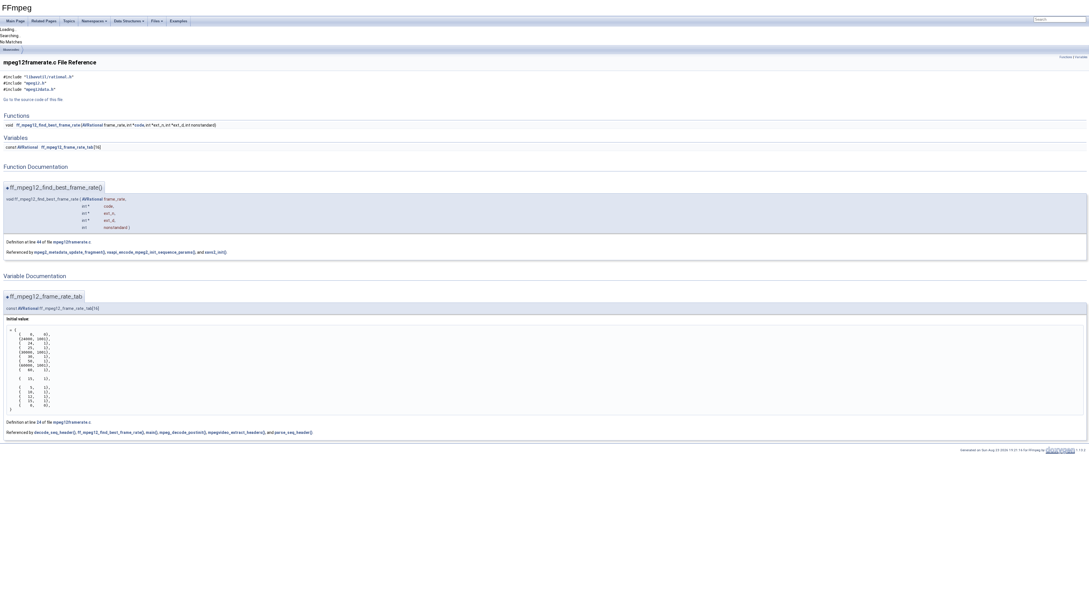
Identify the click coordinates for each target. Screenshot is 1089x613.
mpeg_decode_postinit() (182, 432)
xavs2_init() (216, 252)
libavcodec (11, 49)
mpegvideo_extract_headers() (236, 432)
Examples (178, 21)
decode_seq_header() (55, 432)
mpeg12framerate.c (72, 242)
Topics (69, 21)
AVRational (92, 125)
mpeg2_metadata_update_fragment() (69, 252)
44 (39, 242)
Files (155, 21)
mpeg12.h (35, 83)
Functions (1066, 57)
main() (152, 432)
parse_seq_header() (294, 432)
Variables (1081, 57)
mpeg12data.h (39, 89)
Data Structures (127, 21)
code (139, 125)
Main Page (15, 21)
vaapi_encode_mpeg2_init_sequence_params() (151, 252)
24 (39, 422)
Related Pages (43, 21)
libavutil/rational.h (48, 77)
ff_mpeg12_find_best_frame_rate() (110, 432)
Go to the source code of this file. (33, 99)
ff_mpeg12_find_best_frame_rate (48, 125)
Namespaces (93, 21)
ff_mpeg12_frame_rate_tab (67, 147)
